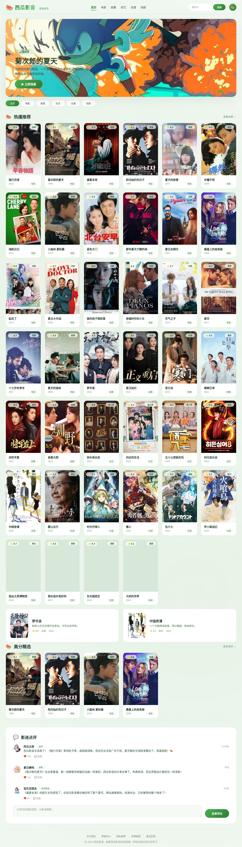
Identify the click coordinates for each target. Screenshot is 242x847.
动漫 (133, 7)
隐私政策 (121, 836)
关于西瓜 (91, 836)
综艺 (123, 7)
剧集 (113, 7)
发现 (219, 7)
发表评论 (217, 813)
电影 (103, 7)
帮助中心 (106, 836)
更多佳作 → (229, 646)
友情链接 (135, 836)
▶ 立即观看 (28, 84)
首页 (93, 7)
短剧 (143, 7)
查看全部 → (229, 116)
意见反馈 (150, 836)
